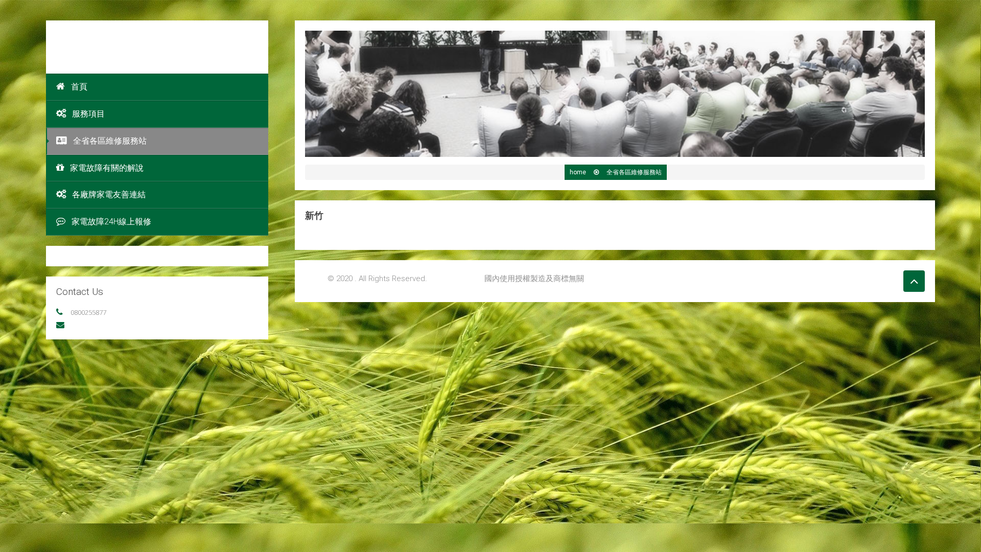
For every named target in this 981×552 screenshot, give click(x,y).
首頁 (79, 86)
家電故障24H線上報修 (111, 221)
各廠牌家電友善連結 (109, 194)
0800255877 (88, 312)
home (578, 172)
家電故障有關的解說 (107, 168)
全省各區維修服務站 (110, 141)
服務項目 (88, 114)
